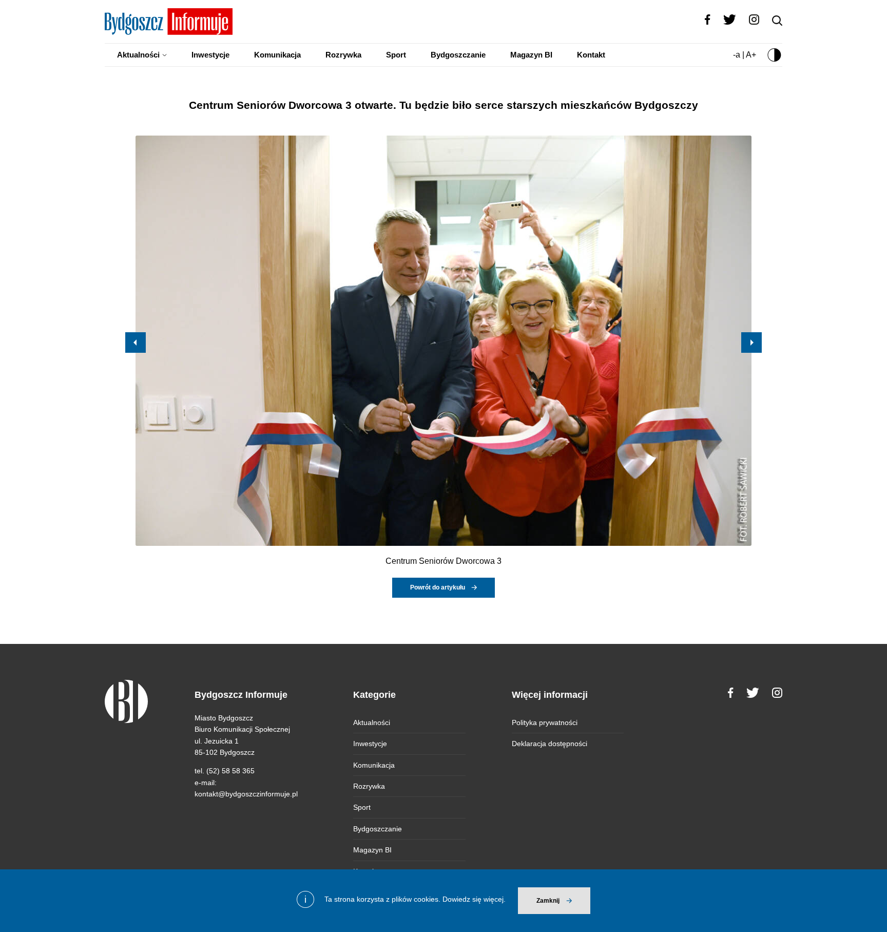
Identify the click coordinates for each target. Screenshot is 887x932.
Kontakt (591, 54)
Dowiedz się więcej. (474, 899)
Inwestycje (210, 54)
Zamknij (548, 900)
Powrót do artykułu (437, 587)
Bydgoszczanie (458, 54)
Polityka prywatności (544, 722)
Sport (396, 54)
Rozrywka (343, 54)
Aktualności (138, 54)
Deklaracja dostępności (549, 743)
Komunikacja (277, 54)
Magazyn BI (531, 54)
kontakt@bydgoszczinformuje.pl (246, 794)
